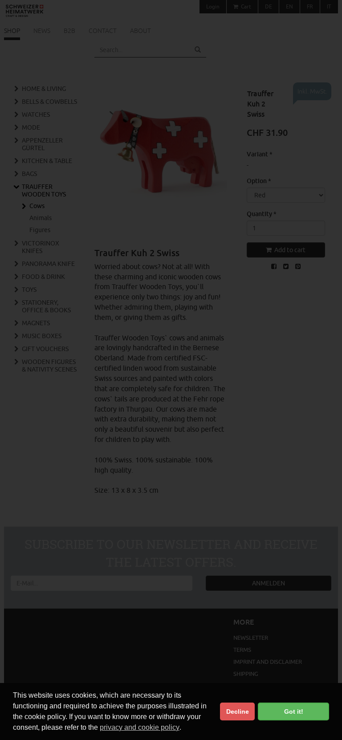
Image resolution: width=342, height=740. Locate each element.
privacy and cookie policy (139, 727)
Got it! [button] (293, 711)
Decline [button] (237, 711)
